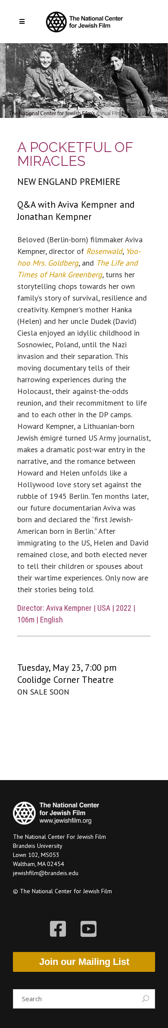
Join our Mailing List (84, 961)
